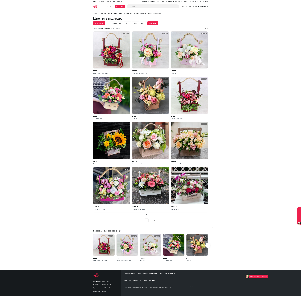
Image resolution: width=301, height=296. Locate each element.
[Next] (154, 220)
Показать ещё (150, 215)
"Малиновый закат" (177, 118)
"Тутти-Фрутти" (98, 118)
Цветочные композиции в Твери (113, 13)
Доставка (143, 280)
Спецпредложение (129, 273)
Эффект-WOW (153, 273)
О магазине (127, 280)
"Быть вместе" (176, 164)
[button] (207, 245)
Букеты (145, 273)
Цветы (161, 273)
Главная (95, 13)
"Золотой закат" (98, 164)
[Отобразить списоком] (207, 29)
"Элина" (134, 118)
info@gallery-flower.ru (99, 291)
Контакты (151, 280)
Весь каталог (169, 273)
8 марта (139, 273)
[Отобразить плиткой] (205, 29)
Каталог (101, 13)
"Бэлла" (173, 73)
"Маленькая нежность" (140, 73)
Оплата (135, 280)
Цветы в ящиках (127, 13)
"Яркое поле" (175, 209)
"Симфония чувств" (138, 209)
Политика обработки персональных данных (196, 287)
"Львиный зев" (137, 164)
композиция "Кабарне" (100, 73)
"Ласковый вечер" (99, 209)
